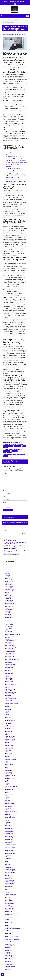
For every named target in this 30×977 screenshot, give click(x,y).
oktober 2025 (9, 587)
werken (8, 949)
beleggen (8, 676)
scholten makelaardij (11, 888)
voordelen (8, 941)
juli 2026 (8, 573)
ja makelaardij (9, 789)
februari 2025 (9, 600)
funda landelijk (9, 728)
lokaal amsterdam (10, 823)
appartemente (9, 667)
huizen (7, 762)
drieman (8, 711)
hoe (7, 744)
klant (24, 446)
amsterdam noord (10, 648)
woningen (8, 958)
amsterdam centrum (11, 643)
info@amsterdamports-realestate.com (17, 1)
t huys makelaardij (10, 895)
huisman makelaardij (11, 759)
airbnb (7, 639)
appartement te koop (11, 665)
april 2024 (8, 616)
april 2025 (8, 597)
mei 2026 (8, 576)
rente (7, 875)
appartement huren (10, 664)
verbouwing (9, 920)
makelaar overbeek (10, 834)
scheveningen (9, 886)
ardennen (8, 670)
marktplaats (9, 845)
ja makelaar (9, 787)
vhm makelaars (9, 935)
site (7, 889)
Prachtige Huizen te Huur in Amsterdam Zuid (14, 545)
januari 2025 (9, 601)
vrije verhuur (9, 942)
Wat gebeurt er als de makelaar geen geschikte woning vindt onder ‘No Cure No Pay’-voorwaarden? (16, 170)
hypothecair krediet (10, 775)
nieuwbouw (9, 855)
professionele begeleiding (10, 454)
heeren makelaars (10, 740)
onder (7, 863)
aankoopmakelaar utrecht (12, 636)
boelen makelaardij (10, 686)
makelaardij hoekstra (11, 841)
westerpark (9, 950)
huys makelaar (9, 773)
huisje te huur (9, 758)
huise (7, 755)
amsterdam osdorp (10, 651)
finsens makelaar (10, 719)
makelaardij (7, 451)
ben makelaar (9, 678)
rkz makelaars (9, 881)
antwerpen (8, 661)
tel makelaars (9, 900)
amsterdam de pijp (10, 645)
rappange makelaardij (11, 870)
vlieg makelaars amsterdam (12, 939)
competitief (13, 444)
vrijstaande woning (10, 944)
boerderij (8, 687)
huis (7, 747)
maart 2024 (9, 617)
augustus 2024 (9, 609)
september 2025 (10, 589)
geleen (7, 734)
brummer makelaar (10, 694)
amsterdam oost (10, 650)
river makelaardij (10, 880)
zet (7, 967)
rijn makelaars (9, 878)
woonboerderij (9, 960)
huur (7, 767)
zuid (7, 971)
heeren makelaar (10, 737)
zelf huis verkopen (10, 966)
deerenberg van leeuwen (12, 703)
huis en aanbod (9, 748)
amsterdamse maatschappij (12, 659)
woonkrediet (9, 963)
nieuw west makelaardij (11, 853)
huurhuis (8, 769)
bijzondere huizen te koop (12, 684)
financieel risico (8, 446)
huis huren (8, 750)
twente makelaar (10, 906)
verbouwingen (9, 922)
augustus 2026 (9, 572)
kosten (8, 812)
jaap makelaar (9, 791)
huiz (7, 761)
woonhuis (8, 961)
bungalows (8, 697)
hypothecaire (9, 777)
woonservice (9, 964)
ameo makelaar (10, 640)
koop (7, 798)
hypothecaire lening (10, 778)
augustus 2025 (9, 591)
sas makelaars (9, 884)
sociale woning (9, 891)
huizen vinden (9, 764)
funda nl (8, 730)
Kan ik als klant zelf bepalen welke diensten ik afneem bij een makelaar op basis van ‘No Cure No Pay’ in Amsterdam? (16, 175)
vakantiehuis (9, 911)
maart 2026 (9, 580)
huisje (7, 756)
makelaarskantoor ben (11, 844)
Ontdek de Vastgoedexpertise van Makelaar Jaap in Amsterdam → (15, 523)
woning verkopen (10, 956)
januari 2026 (9, 583)
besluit (20, 442)
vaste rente (9, 914)
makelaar (6, 447)
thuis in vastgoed (10, 903)
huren (7, 766)
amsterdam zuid (10, 656)
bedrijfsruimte (9, 675)
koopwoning (9, 806)
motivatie (14, 451)
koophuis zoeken (10, 803)
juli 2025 (8, 592)
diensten (20, 444)
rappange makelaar (10, 869)
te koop (8, 899)
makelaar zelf (9, 838)
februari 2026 (9, 581)
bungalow (8, 695)
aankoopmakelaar (10, 633)
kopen (7, 809)
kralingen (8, 814)
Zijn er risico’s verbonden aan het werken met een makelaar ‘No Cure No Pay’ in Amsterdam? (16, 164)
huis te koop (9, 751)
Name (4, 490)
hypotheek (8, 780)
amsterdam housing (11, 647)
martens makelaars (10, 849)
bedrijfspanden (9, 673)
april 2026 (8, 578)
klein (7, 795)
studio (7, 892)
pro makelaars (9, 867)
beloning (14, 442)
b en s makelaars (10, 672)
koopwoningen (9, 808)
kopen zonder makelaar (11, 811)
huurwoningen (9, 772)
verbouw (8, 919)
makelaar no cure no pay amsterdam (13, 449)
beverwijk (8, 683)
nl (6, 856)
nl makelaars (9, 858)
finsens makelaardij (10, 720)
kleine (7, 797)
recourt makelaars (10, 872)
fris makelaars (9, 723)
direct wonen (9, 708)
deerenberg (9, 700)
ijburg (7, 783)
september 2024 (10, 608)
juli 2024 (8, 611)
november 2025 (10, 586)
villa (7, 938)
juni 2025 (8, 594)
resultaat (21, 454)
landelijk (8, 819)
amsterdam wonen (10, 654)
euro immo (8, 717)
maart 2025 (9, 598)
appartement (9, 662)
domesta (8, 709)
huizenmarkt (18, 446)
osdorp (8, 864)
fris (7, 722)
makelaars (8, 842)
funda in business (10, 726)
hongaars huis (9, 745)
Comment (5, 473)
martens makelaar (10, 847)
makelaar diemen (10, 830)
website (8, 947)
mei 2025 (8, 595)
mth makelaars (9, 850)
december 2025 (10, 584)
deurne (8, 705)
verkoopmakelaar (10, 931)
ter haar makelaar (10, 902)
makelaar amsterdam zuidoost (13, 827)
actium (8, 637)
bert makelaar (9, 681)
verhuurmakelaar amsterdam (13, 928)
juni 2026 (8, 575)
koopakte (8, 800)
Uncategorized (9, 910)
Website (5, 502)
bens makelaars (10, 679)
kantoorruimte (9, 794)
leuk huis (8, 822)
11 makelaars (9, 626)
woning (6, 456)
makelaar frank (9, 831)
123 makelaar (9, 628)
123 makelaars (9, 629)
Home (4, 20)
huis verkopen (9, 753)
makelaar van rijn (10, 836)
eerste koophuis (10, 715)
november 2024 (10, 605)
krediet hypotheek (10, 816)
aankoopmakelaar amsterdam (12, 20)
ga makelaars (9, 731)
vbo (7, 916)
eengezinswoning (10, 714)
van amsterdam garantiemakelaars (14, 913)
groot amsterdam (10, 736)
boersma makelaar (10, 689)
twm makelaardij (10, 908)
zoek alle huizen (10, 969)
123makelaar (9, 631)
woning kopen (9, 955)
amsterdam (6, 442)
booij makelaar (9, 690)
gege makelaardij (10, 733)
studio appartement (11, 894)
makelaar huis (9, 833)
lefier (7, 820)
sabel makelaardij (10, 883)
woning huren (9, 953)
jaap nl (7, 792)
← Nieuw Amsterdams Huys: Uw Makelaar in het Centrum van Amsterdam (14, 516)
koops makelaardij (10, 805)
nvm (7, 861)
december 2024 (10, 603)
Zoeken (5, 530)
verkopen (8, 933)
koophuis (8, 802)
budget (6, 444)
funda (7, 725)
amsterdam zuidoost (11, 658)
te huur (8, 897)
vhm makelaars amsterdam (12, 936)
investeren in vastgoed (11, 786)
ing (7, 784)
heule (7, 742)
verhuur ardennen (10, 927)
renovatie (8, 874)
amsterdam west (10, 653)
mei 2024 (8, 614)
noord (7, 859)
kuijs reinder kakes (10, 817)
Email (4, 496)
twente (8, 905)
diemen (8, 706)
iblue (7, 781)
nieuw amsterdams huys (12, 852)
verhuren (8, 924)
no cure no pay (7, 452)
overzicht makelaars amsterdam (14, 866)
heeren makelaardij (10, 739)
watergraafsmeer (10, 946)
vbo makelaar (9, 917)
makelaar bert (9, 828)
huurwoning (9, 770)
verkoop (8, 930)
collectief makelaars (11, 698)
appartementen (10, 668)
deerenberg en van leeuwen (12, 701)
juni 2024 (8, 612)
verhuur (8, 925)
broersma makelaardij (11, 692)
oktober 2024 (9, 606)
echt (7, 712)
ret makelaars (9, 877)
